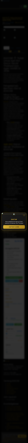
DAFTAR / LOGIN (14, 227)
